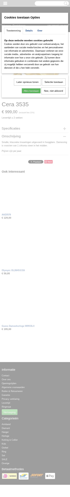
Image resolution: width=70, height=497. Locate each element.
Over (39, 30)
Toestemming (13, 30)
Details (29, 30)
